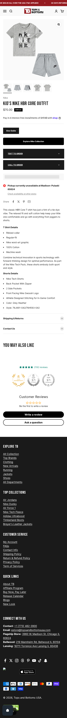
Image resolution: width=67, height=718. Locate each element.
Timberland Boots (13, 520)
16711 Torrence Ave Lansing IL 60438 (36, 646)
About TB (8, 584)
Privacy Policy (11, 562)
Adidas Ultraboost (14, 516)
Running (7, 470)
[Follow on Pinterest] (28, 660)
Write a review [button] (33, 414)
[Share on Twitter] (18, 201)
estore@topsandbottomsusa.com (30, 630)
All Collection (11, 454)
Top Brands (10, 457)
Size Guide (11, 131)
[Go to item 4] (37, 88)
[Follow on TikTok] (40, 660)
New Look (9, 604)
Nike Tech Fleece (13, 512)
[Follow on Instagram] (17, 660)
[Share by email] (29, 201)
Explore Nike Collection (33, 141)
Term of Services (13, 566)
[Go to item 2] (17, 88)
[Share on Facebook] (13, 201)
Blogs (6, 599)
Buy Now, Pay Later (14, 591)
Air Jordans (10, 499)
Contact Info (10, 549)
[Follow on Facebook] (5, 660)
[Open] (7, 710)
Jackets (7, 474)
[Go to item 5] (47, 88)
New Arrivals (10, 465)
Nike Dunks (10, 504)
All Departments (12, 482)
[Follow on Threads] (22, 660)
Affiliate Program (13, 588)
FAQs (6, 546)
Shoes (6, 478)
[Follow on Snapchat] (45, 660)
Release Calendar (13, 596)
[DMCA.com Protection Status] (33, 707)
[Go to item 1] (7, 88)
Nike (5, 97)
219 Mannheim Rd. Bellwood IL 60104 (38, 642)
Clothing (8, 462)
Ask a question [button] (33, 422)
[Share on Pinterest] (23, 201)
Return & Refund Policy (16, 558)
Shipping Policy (12, 554)
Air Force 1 (9, 507)
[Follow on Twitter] (11, 660)
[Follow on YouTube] (34, 660)
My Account (10, 541)
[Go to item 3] (27, 88)
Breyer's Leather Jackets (17, 524)
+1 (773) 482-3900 (25, 626)
